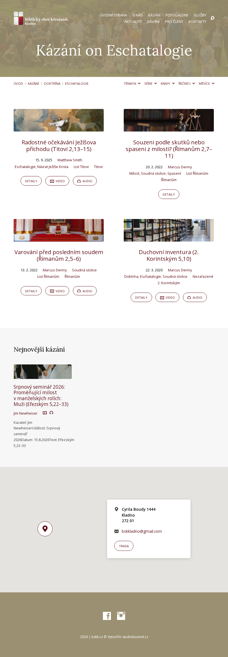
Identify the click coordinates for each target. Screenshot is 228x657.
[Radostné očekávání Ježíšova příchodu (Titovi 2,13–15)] (59, 127)
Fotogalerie (177, 15)
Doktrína (52, 83)
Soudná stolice (153, 173)
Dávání (153, 21)
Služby (200, 15)
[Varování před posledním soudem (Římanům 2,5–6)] (59, 237)
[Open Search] (212, 18)
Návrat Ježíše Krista (52, 166)
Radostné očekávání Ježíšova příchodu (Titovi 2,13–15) (59, 145)
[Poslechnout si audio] (51, 413)
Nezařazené (203, 276)
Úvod (18, 83)
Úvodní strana (113, 15)
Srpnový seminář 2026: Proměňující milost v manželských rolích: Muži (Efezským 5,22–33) (41, 395)
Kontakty (197, 21)
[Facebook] (107, 616)
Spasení (174, 173)
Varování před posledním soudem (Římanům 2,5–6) (58, 255)
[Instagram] (121, 616)
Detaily (31, 181)
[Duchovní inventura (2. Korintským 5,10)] (169, 237)
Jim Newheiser (26, 413)
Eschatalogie (76, 83)
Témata (130, 83)
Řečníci (185, 83)
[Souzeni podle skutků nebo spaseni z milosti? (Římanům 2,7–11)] (169, 127)
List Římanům (197, 173)
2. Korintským (169, 282)
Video (60, 181)
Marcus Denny (180, 166)
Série (148, 83)
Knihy (166, 83)
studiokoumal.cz (135, 636)
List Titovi (81, 166)
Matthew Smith (70, 159)
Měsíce (205, 83)
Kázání (154, 15)
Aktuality (133, 21)
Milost (134, 173)
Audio (87, 181)
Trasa (124, 546)
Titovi (98, 166)
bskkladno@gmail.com (142, 531)
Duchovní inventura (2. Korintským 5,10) (169, 255)
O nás (137, 15)
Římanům (169, 179)
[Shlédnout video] (45, 413)
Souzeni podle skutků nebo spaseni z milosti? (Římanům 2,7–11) (169, 148)
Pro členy (174, 21)
